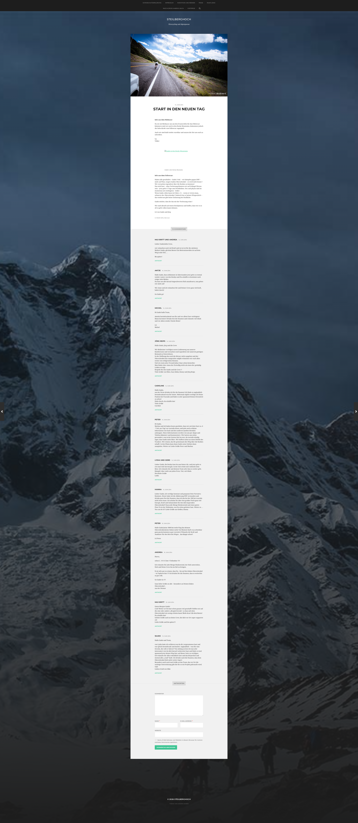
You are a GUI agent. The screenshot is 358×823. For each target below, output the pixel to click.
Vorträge (191, 8)
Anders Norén (183, 803)
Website (158, 730)
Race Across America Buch (173, 8)
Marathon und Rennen (186, 3)
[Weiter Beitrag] (356, 411)
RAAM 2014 (160, 218)
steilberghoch (179, 19)
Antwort (158, 261)
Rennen (167, 218)
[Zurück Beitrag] (2, 411)
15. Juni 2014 (166, 523)
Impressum (169, 3)
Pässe (201, 3)
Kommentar (159, 693)
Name (157, 721)
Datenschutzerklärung (152, 3)
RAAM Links (211, 3)
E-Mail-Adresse (186, 721)
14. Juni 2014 (183, 240)
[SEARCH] (200, 8)
